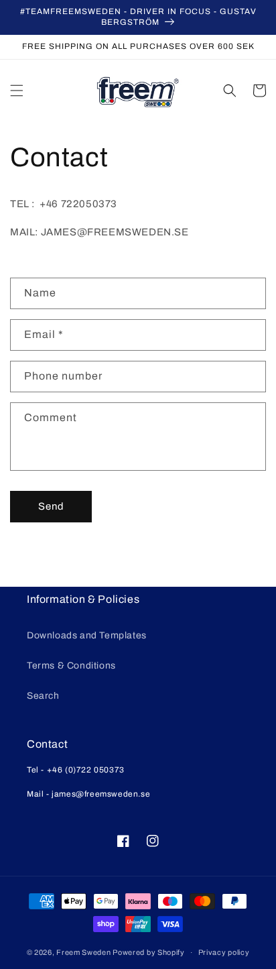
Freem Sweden (83, 952)
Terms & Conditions (71, 666)
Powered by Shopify (149, 952)
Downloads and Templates (87, 635)
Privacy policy (224, 952)
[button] (16, 90)
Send (51, 506)
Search (43, 696)
